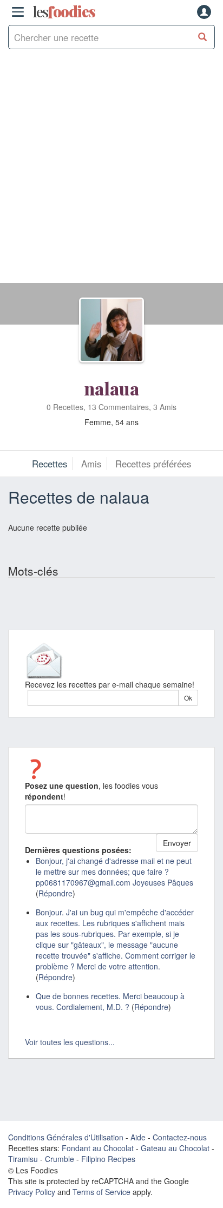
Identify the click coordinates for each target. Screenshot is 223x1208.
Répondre (55, 893)
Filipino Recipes (108, 1158)
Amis (91, 463)
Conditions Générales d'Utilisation (65, 1137)
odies (63, 12)
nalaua (111, 388)
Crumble (59, 1158)
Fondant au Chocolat (98, 1148)
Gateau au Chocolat (175, 1148)
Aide (138, 1137)
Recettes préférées (153, 463)
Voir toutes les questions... (70, 1042)
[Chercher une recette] (203, 37)
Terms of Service (101, 1191)
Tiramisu (23, 1158)
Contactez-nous (180, 1137)
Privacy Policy (31, 1191)
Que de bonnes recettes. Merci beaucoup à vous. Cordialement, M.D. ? (110, 1001)
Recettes (49, 463)
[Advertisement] (111, 171)
